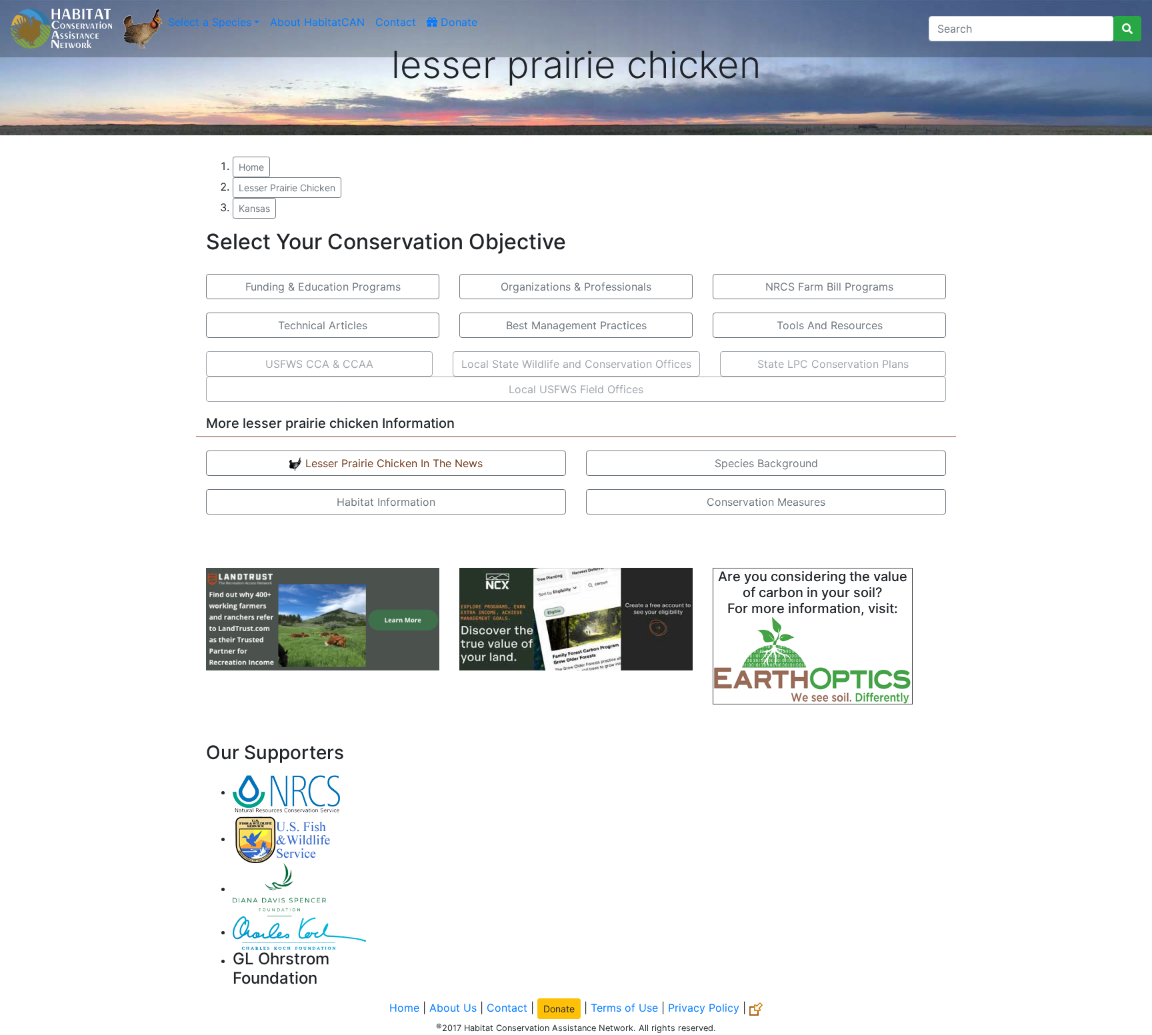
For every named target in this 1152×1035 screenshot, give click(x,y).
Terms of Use (624, 1007)
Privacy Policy (703, 1007)
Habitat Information (386, 502)
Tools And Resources (830, 325)
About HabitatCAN (317, 22)
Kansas (254, 208)
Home (251, 167)
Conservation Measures (766, 502)
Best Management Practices (576, 325)
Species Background (766, 463)
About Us (453, 1007)
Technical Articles (322, 325)
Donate (457, 22)
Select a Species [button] (209, 22)
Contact (395, 22)
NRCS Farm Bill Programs (829, 286)
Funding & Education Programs (323, 286)
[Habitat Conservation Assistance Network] (61, 28)
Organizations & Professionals (576, 286)
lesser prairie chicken (287, 187)
